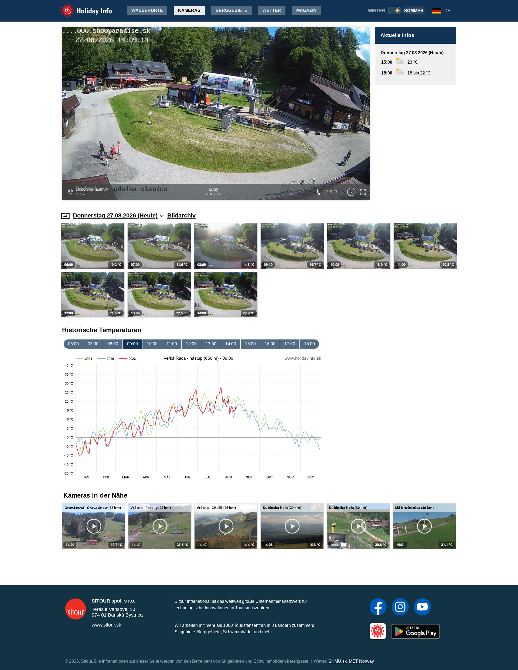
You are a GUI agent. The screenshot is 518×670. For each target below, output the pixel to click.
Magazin (306, 10)
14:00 (230, 344)
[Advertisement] (415, 143)
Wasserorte (147, 10)
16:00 (270, 344)
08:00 (112, 344)
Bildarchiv (181, 215)
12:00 (191, 344)
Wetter (272, 10)
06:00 (73, 344)
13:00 (211, 344)
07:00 (93, 344)
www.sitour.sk (106, 625)
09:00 (132, 344)
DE (447, 10)
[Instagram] (400, 607)
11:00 (171, 344)
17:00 (289, 344)
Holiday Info (81, 7)
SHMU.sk (337, 661)
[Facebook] (378, 607)
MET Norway (361, 661)
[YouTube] (422, 607)
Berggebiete (231, 10)
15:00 (250, 344)
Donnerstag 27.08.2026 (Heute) (115, 215)
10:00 (152, 344)
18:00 (309, 344)
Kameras (189, 10)
